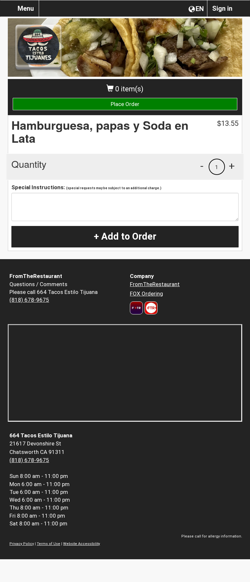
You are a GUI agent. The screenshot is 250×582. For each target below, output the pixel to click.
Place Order (125, 104)
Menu (26, 8)
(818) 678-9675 (29, 300)
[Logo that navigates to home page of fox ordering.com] (150, 307)
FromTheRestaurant (155, 284)
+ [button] (232, 166)
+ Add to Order (125, 236)
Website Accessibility (81, 544)
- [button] (201, 166)
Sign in (222, 8)
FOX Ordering (146, 293)
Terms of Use (48, 544)
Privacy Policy (21, 544)
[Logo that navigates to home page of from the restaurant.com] (136, 307)
